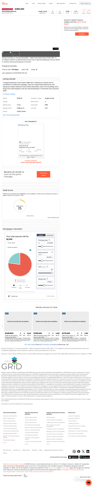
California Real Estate (10, 426)
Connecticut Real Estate (11, 431)
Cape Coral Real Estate (32, 430)
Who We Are (7, 450)
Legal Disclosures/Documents (53, 450)
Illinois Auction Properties (54, 439)
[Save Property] (84, 10)
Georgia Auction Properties (55, 429)
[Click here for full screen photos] (57, 19)
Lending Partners (73, 423)
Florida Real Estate (9, 440)
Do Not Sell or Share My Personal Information (39, 472)
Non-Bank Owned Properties (77, 436)
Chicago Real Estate (31, 435)
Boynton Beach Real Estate (33, 427)
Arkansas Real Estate (10, 423)
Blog (40, 450)
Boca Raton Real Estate (32, 425)
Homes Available (48, 344)
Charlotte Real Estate (31, 432)
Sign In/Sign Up (85, 3)
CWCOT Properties (74, 428)
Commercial (72, 421)
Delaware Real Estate (10, 433)
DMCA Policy (20, 472)
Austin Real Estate (30, 422)
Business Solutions (74, 418)
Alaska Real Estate (9, 418)
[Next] (90, 326)
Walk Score (8, 190)
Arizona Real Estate (9, 421)
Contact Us (16, 450)
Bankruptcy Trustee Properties (78, 431)
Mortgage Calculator (12, 229)
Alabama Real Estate (10, 416)
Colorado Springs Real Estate (32, 438)
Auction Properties (74, 416)
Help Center (26, 450)
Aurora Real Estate (31, 420)
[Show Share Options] (88, 10)
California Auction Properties (55, 422)
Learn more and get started (31, 162)
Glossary (34, 450)
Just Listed (30, 344)
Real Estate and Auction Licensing (13, 464)
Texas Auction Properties (54, 420)
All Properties (50, 417)
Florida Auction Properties (54, 434)
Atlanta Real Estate (31, 417)
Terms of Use (53, 468)
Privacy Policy (64, 468)
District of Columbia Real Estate (11, 436)
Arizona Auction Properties (54, 436)
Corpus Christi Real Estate (33, 441)
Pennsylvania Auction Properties (53, 425)
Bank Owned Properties (75, 433)
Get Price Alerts (43, 174)
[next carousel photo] (57, 33)
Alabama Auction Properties (55, 441)
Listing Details (9, 79)
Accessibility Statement (68, 470)
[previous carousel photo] (4, 33)
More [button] (4, 442)
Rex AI (5, 453)
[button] (27, 3)
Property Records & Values (76, 426)
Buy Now (82, 34)
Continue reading (9, 94)
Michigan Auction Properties (55, 431)
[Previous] (3, 326)
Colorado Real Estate (10, 428)
